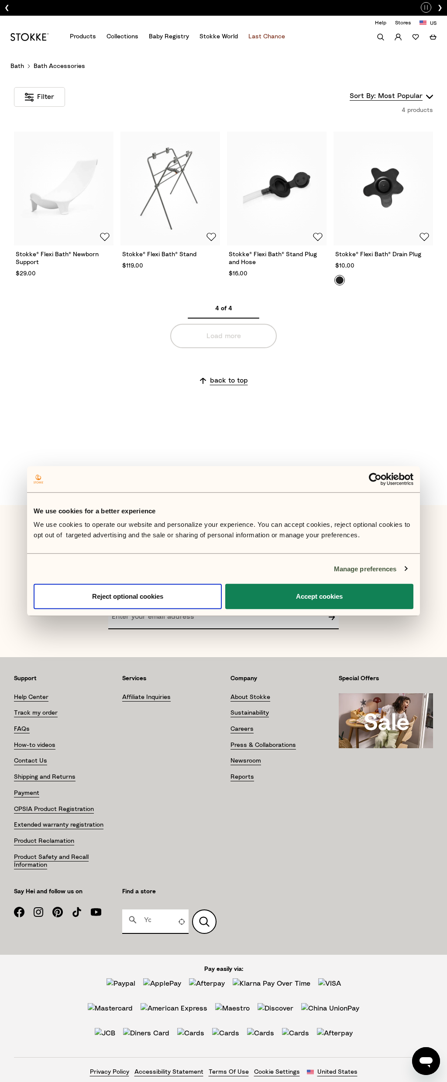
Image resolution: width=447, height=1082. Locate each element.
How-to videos (34, 745)
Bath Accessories (59, 66)
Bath (17, 66)
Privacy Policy (109, 1072)
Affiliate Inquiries (146, 697)
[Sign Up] (331, 617)
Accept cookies (319, 596)
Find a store (139, 892)
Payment (26, 793)
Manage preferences (365, 568)
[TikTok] (81, 912)
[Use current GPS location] (182, 922)
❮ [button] (7, 8)
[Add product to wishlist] (103, 236)
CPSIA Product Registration (54, 809)
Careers (242, 729)
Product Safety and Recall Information (51, 861)
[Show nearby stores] (204, 921)
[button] (63, 207)
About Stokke (250, 697)
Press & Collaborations (263, 745)
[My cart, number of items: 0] (433, 37)
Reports (242, 777)
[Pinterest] (62, 912)
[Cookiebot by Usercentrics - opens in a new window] (375, 478)
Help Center (31, 697)
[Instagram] (42, 912)
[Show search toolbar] (380, 37)
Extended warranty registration (58, 825)
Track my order (36, 713)
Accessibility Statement (168, 1072)
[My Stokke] (398, 37)
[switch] (426, 6)
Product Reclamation (44, 841)
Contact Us (30, 761)
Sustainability (249, 713)
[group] (228, 8)
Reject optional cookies (127, 596)
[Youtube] (100, 912)
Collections (122, 37)
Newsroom (245, 761)
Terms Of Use (229, 1072)
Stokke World (218, 37)
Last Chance (266, 37)
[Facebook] (23, 912)
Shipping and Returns (45, 777)
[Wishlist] (415, 37)
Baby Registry (169, 37)
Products (83, 37)
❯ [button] (440, 8)
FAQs (22, 729)
